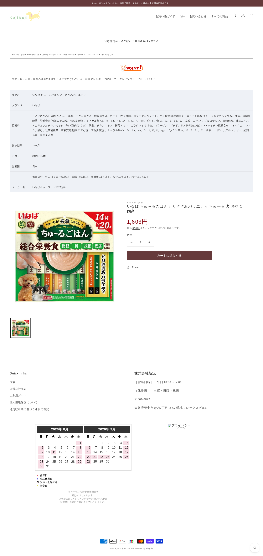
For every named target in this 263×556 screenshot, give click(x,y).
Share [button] (135, 267)
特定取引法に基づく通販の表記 (29, 409)
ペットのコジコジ (125, 548)
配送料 (136, 228)
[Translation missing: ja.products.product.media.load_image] (21, 328)
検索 (12, 382)
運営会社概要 (18, 389)
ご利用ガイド (18, 395)
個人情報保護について (24, 402)
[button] (234, 15)
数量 (129, 235)
